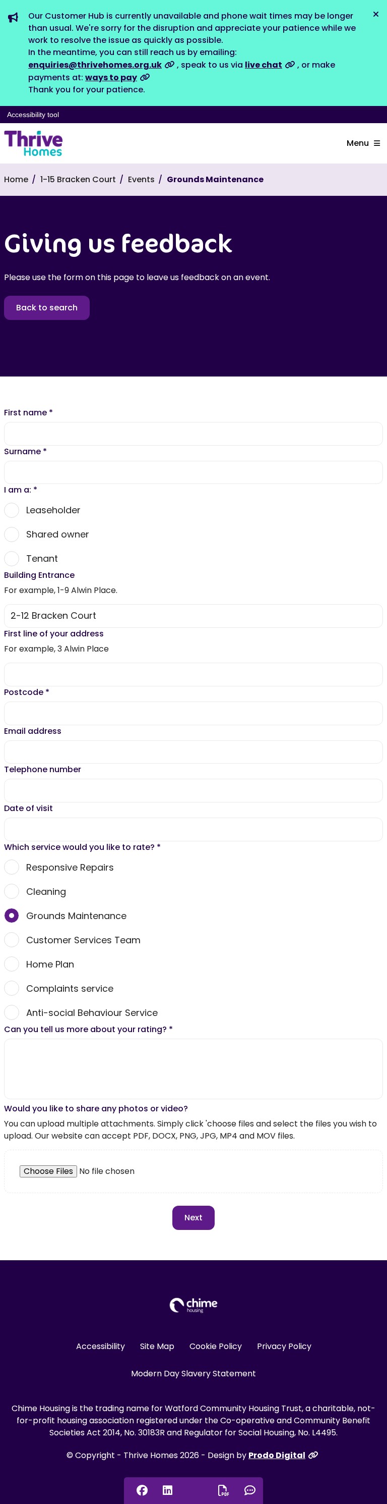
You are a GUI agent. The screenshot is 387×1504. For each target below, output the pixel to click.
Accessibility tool (33, 115)
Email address (32, 731)
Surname (25, 451)
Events (141, 179)
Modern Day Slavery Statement (193, 1373)
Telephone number (42, 769)
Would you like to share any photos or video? (96, 1108)
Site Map (157, 1346)
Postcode (26, 692)
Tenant (42, 558)
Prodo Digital (276, 1455)
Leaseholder (53, 510)
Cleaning (46, 891)
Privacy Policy (284, 1346)
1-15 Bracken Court (78, 179)
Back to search (47, 307)
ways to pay (111, 77)
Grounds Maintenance (76, 915)
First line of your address (54, 633)
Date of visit (28, 808)
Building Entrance (39, 575)
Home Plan (50, 964)
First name (28, 412)
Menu (358, 143)
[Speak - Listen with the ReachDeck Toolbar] (193, 1489)
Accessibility (100, 1346)
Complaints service (69, 988)
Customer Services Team (83, 940)
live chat (263, 65)
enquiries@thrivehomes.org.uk (95, 65)
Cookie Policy (215, 1346)
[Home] (33, 143)
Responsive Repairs (70, 867)
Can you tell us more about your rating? (88, 1029)
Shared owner (57, 534)
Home (16, 179)
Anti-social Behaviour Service (92, 1012)
